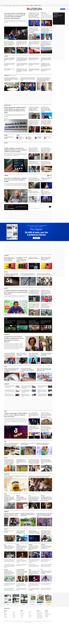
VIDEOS (6, 318)
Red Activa (42, 495)
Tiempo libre (6, 474)
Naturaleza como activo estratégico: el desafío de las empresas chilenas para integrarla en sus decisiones (9, 499)
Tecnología (13, 5)
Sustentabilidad (7, 495)
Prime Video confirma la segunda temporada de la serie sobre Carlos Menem (21, 589)
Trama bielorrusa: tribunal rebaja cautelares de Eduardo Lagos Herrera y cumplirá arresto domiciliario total (46, 122)
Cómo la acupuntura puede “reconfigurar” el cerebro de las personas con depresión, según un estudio (27, 370)
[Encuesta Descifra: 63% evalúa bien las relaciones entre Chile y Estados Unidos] (28, 86)
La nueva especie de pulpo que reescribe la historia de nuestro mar (46, 179)
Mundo (21, 5)
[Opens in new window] (24, 603)
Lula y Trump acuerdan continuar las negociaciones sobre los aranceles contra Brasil (9, 64)
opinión (30, 190)
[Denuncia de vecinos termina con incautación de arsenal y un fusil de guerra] (22, 328)
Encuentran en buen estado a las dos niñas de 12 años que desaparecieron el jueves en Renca (21, 43)
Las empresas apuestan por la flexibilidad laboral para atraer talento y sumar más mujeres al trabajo (46, 499)
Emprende (18, 495)
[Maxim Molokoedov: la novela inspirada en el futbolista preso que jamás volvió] (22, 468)
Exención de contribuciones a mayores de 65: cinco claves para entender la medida (15, 180)
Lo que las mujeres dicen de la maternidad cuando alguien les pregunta (46, 572)
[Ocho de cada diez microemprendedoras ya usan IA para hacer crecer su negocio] (22, 505)
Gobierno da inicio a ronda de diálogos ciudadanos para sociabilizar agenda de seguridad (34, 70)
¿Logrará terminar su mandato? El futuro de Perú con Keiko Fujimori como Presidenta (46, 193)
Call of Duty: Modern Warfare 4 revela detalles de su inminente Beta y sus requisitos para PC (9, 584)
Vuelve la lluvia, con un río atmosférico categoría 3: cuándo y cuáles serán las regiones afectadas (9, 395)
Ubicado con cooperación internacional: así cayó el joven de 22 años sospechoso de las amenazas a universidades (34, 30)
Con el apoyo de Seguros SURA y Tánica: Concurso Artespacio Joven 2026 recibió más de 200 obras (46, 532)
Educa (30, 495)
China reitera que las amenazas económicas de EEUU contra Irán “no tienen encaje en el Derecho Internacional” (26, 391)
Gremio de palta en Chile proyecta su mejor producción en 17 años (21, 565)
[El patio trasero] (45, 138)
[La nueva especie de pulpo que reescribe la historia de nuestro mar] (46, 185)
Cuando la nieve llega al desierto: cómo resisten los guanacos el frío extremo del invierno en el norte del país (10, 391)
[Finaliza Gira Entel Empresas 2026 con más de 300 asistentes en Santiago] (34, 538)
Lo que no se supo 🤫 (45, 14)
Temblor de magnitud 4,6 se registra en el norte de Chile (9, 69)
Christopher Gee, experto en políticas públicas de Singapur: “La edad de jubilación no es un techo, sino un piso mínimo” (11, 515)
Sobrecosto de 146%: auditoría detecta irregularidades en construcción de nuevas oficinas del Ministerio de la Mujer (15, 110)
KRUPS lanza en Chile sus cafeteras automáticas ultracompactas (46, 258)
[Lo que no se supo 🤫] (46, 23)
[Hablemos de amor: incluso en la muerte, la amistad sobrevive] (44, 450)
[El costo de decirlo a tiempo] (17, 138)
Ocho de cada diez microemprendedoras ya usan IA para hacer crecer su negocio (21, 499)
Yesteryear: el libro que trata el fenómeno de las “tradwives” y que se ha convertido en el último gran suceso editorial (9, 462)
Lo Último (27, 5)
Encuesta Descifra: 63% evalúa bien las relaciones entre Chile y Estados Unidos (27, 79)
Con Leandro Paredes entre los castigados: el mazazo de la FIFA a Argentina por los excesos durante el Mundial (34, 292)
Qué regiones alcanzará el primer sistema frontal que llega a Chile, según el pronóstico (34, 548)
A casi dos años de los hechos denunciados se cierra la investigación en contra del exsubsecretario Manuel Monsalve (34, 123)
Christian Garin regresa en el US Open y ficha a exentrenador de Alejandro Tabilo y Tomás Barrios (46, 305)
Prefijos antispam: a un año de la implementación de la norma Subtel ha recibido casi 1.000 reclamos (15, 150)
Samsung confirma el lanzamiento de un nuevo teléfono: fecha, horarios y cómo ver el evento (9, 573)
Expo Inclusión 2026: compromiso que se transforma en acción (20, 532)
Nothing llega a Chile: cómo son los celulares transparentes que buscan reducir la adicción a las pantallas (22, 259)
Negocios (10, 5)
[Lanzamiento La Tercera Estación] (9, 538)
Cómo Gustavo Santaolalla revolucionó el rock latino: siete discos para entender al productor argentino (9, 355)
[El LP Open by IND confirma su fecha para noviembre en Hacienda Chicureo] (46, 554)
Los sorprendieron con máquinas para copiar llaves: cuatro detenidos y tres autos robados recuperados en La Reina (9, 59)
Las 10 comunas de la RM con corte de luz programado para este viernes (27, 274)
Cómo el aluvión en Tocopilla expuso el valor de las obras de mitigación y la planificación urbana (34, 322)
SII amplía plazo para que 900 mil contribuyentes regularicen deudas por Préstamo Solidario (11, 275)
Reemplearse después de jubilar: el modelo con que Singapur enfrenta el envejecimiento (27, 514)
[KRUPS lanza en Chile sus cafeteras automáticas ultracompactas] (46, 266)
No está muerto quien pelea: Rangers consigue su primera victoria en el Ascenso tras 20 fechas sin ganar (46, 565)
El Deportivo (17, 5)
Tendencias (30, 544)
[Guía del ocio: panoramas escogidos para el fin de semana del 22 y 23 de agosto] (16, 484)
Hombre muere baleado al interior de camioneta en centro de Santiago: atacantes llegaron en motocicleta (9, 43)
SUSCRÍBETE (36, 238)
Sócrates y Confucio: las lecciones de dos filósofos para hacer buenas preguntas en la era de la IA (34, 180)
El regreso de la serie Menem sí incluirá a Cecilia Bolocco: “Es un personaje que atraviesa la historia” (13, 339)
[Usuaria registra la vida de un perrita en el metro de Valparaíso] (45, 328)
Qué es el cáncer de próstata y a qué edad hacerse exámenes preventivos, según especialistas (44, 369)
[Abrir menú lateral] (1, 9)
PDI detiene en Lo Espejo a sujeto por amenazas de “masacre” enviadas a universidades (34, 64)
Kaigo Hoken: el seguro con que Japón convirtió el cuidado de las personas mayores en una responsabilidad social (44, 515)
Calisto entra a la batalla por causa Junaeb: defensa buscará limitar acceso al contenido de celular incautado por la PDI (44, 80)
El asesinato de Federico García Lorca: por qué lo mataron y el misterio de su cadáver (46, 461)
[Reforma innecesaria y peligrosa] (27, 138)
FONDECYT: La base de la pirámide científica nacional (34, 192)
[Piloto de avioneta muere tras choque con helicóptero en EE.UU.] (10, 328)
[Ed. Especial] (32, 603)
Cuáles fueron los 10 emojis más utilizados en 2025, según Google (46, 354)
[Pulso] (15, 603)
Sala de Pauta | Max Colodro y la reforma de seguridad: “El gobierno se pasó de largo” (11, 79)
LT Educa (39, 5)
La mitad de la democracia (39, 137)
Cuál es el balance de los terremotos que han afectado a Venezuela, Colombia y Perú (46, 70)
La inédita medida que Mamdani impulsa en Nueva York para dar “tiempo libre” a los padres (34, 428)
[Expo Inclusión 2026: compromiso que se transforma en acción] (22, 538)
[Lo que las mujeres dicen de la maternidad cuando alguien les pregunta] (46, 578)
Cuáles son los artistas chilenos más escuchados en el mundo (21, 354)
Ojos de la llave (43, 12)
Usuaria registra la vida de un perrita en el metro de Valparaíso (45, 322)
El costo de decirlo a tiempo (21, 137)
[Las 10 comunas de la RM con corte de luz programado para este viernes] (28, 281)
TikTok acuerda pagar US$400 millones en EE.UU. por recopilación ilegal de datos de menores (34, 59)
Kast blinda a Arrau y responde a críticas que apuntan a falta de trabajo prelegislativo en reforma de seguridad (46, 109)
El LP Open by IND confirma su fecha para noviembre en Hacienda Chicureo (46, 547)
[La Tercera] (7, 603)
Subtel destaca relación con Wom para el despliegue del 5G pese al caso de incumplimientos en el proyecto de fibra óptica (21, 548)
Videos (24, 5)
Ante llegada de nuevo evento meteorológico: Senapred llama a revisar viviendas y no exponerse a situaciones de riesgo (46, 64)
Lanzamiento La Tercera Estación (9, 531)
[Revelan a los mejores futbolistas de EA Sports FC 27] (34, 266)
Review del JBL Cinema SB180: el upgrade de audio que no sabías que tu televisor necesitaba (9, 259)
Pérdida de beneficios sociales (9, 138)
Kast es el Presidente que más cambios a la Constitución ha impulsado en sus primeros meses (34, 43)
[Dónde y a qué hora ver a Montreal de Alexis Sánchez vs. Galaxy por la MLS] (9, 554)
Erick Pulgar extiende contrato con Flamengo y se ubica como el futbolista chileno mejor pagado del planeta (42, 391)
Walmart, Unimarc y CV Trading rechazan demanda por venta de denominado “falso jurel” (46, 163)
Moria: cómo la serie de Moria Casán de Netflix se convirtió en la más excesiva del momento (34, 355)
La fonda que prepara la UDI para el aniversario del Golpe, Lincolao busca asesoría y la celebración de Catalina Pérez (46, 17)
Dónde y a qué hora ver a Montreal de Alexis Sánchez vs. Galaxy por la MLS (9, 547)
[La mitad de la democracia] (36, 138)
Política (4, 5)
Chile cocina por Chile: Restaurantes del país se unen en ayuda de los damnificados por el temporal (11, 444)
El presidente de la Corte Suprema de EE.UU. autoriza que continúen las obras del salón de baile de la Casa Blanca (46, 59)
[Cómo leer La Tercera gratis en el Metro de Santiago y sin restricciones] (44, 281)
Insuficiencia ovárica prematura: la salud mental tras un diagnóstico (46, 589)
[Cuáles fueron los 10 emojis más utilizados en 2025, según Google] (46, 360)
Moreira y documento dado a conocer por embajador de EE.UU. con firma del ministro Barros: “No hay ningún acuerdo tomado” (21, 70)
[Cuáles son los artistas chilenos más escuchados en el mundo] (22, 360)
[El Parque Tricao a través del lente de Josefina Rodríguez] (28, 450)
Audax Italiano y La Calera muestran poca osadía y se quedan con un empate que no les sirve (46, 560)
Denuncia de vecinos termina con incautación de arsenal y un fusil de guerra (22, 322)
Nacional (7, 5)
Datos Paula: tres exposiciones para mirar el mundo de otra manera (46, 584)
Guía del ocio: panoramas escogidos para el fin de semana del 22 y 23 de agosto (16, 477)
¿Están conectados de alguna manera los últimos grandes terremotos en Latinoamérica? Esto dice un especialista (11, 370)
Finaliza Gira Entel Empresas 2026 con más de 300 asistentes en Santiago (34, 532)
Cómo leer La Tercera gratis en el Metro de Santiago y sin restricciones (44, 274)
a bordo (42, 190)
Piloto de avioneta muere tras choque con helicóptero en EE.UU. (10, 322)
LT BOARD (6, 175)
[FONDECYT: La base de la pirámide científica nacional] (34, 199)
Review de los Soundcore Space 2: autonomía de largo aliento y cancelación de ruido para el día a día (9, 589)
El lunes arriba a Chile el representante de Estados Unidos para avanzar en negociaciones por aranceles (34, 150)
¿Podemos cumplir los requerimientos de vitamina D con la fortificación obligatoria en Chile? (34, 565)
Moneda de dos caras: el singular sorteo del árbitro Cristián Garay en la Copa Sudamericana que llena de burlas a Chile (46, 292)
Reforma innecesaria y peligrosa (30, 138)
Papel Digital (36, 5)
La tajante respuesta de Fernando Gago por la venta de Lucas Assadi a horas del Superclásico (15, 292)
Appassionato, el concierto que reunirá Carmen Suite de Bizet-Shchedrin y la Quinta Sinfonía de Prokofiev (40, 477)
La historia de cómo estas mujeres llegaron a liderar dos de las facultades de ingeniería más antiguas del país (34, 499)
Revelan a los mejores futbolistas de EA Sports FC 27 (34, 258)
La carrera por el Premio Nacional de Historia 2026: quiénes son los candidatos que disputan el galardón (34, 461)
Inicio (1, 5)
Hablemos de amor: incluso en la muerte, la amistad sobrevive (43, 444)
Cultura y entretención (20, 569)
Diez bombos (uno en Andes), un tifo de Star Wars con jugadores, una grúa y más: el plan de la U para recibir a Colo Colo (46, 44)
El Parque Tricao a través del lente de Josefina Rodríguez (27, 444)
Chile (5, 544)
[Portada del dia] (12, 239)
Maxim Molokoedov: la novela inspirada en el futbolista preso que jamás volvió (21, 461)
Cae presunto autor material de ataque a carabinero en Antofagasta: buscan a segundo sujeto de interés (22, 64)
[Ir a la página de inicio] (34, 9)
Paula (42, 569)
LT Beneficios (31, 5)
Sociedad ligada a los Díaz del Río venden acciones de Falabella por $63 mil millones (34, 162)
